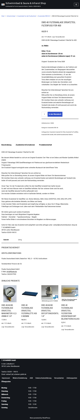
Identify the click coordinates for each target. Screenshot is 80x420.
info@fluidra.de (12, 272)
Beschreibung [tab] (6, 145)
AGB (31, 378)
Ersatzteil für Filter (60, 132)
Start (3, 16)
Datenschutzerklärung (43, 378)
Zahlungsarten (72, 378)
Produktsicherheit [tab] (45, 145)
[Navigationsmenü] (76, 4)
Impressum (6, 378)
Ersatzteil (52, 132)
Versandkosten (60, 37)
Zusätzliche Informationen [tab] (25, 145)
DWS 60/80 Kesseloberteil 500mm (63, 134)
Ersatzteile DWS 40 (44, 16)
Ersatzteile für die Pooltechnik (26, 16)
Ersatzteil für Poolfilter (72, 132)
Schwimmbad (11, 16)
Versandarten (59, 378)
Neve (31, 418)
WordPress (46, 418)
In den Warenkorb (55, 114)
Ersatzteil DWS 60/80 (47, 134)
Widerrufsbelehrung (20, 378)
